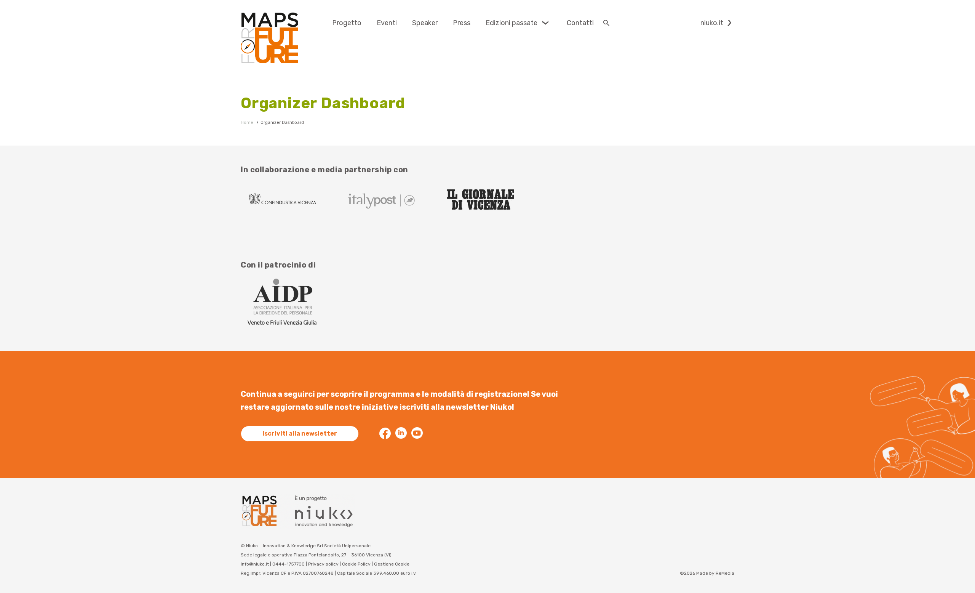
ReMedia (725, 573)
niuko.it (711, 23)
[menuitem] (346, 22)
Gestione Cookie (391, 564)
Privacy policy (323, 564)
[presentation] (346, 22)
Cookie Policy (356, 564)
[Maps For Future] (269, 38)
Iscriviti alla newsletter (299, 433)
